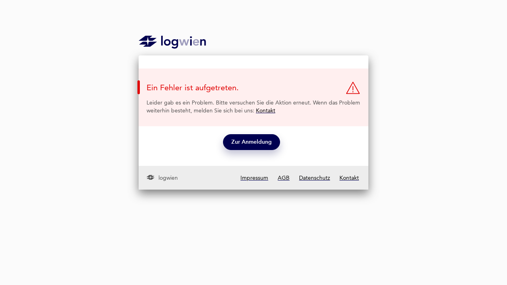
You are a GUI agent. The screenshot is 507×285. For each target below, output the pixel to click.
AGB (284, 177)
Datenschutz (314, 177)
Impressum (254, 177)
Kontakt (265, 110)
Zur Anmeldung (251, 142)
